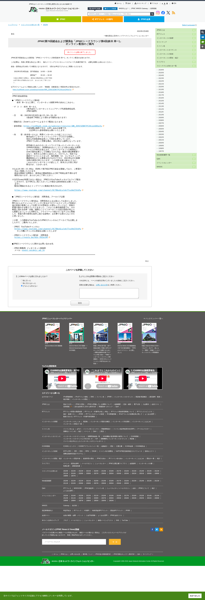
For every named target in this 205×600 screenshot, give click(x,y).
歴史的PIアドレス (116, 510)
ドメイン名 (161, 46)
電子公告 (137, 404)
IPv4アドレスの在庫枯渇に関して (130, 414)
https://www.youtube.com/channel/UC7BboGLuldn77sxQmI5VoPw (47, 190)
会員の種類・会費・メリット (73, 515)
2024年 (161, 75)
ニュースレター (100, 463)
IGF (96, 439)
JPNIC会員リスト (116, 515)
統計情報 (66, 399)
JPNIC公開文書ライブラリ (118, 463)
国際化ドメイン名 (69, 431)
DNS (92, 397)
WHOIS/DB (78, 488)
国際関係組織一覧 (94, 436)
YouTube (125, 520)
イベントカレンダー (164, 163)
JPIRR (109, 397)
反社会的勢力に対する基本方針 (85, 407)
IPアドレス (161, 34)
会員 (134, 488)
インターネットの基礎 (165, 38)
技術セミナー (149, 451)
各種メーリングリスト (105, 520)
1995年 (96, 500)
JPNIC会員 (145, 19)
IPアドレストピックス (144, 411)
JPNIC (62, 19)
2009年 (161, 117)
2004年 (161, 131)
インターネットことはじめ (141, 421)
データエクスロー (143, 429)
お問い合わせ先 (101, 285)
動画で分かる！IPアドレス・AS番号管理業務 (79, 416)
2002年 (161, 137)
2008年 (161, 120)
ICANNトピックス (69, 446)
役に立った (27, 280)
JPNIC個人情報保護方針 (103, 554)
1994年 (103, 500)
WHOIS (159, 167)
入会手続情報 (90, 515)
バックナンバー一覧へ (154, 318)
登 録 (115, 542)
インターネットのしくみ (71, 421)
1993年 (111, 500)
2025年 (161, 73)
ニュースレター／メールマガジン (118, 488)
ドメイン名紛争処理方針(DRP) (124, 429)
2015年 (161, 101)
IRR (75, 451)
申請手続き (67, 510)
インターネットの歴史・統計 (167, 58)
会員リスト (155, 404)
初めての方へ (68, 404)
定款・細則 (127, 404)
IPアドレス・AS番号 (104, 19)
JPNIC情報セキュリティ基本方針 (124, 554)
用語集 (85, 421)
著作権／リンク (88, 554)
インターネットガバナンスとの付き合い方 (78, 439)
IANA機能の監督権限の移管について (115, 436)
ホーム (119, 3)
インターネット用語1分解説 (100, 421)
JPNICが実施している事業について (99, 404)
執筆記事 (66, 466)
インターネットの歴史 (80, 399)
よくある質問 (149, 414)
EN (175, 3)
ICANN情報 (135, 436)
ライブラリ (161, 62)
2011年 (161, 112)
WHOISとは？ (124, 8)
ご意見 (101, 431)
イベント (87, 431)
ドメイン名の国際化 (106, 451)
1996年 (88, 500)
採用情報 (153, 8)
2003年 (161, 134)
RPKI (87, 451)
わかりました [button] (195, 596)
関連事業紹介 (106, 429)
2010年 (161, 115)
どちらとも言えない (30, 286)
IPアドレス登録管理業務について (122, 411)
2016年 (161, 98)
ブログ (65, 520)
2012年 (161, 109)
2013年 (161, 106)
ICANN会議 (129, 446)
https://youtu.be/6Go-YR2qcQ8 (31, 237)
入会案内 (146, 404)
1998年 (161, 148)
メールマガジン (87, 463)
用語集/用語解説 (141, 397)
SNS (117, 520)
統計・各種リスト (69, 414)
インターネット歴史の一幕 (72, 424)
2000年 (161, 143)
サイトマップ (141, 3)
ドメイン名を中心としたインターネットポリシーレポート (83, 441)
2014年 (161, 103)
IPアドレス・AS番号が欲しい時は (96, 411)
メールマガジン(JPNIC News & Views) (58, 529)
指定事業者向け (47, 510)
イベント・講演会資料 (71, 463)
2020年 (161, 87)
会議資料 (133, 463)
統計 (80, 431)
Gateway (66, 505)
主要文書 (119, 446)
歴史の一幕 (150, 458)
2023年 (161, 78)
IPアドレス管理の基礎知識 (72, 411)
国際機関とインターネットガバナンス (114, 439)
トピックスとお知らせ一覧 (30, 25)
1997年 (161, 151)
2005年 (161, 129)
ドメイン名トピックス (91, 429)
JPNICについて (143, 488)
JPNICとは (161, 30)
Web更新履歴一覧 (163, 155)
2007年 (161, 123)
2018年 (161, 92)
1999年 (161, 146)
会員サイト (46, 515)
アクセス (155, 3)
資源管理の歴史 (88, 458)
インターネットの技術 (165, 54)
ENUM (94, 451)
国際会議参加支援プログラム (73, 454)
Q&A (129, 3)
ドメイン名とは (68, 429)
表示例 (74, 505)
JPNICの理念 (79, 404)
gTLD (79, 429)
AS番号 (86, 510)
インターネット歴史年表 (71, 458)
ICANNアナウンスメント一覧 (89, 446)
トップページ (12, 25)
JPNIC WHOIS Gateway (139, 8)
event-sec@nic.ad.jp (33, 250)
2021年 (161, 84)
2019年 (161, 89)
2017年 (161, 95)
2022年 (45, 25)
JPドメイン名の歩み (115, 458)
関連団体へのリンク (106, 407)
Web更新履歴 (46, 481)
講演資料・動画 (154, 397)
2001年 (161, 140)
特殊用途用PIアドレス (100, 510)
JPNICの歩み (101, 458)
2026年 (161, 70)
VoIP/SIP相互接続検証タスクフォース (129, 451)
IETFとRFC (67, 451)
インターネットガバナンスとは (74, 436)
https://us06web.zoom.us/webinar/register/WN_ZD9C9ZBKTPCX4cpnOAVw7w (42, 90)
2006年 (161, 126)
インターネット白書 (145, 463)
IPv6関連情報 (68, 397)
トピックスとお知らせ (49, 471)
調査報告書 (76, 466)
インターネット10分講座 (121, 421)
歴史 (111, 446)
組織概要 (117, 404)
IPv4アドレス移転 (81, 397)
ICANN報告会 (140, 446)
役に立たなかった (29, 283)
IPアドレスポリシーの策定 (95, 414)
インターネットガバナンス (167, 50)
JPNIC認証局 (88, 488)
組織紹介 (104, 446)
